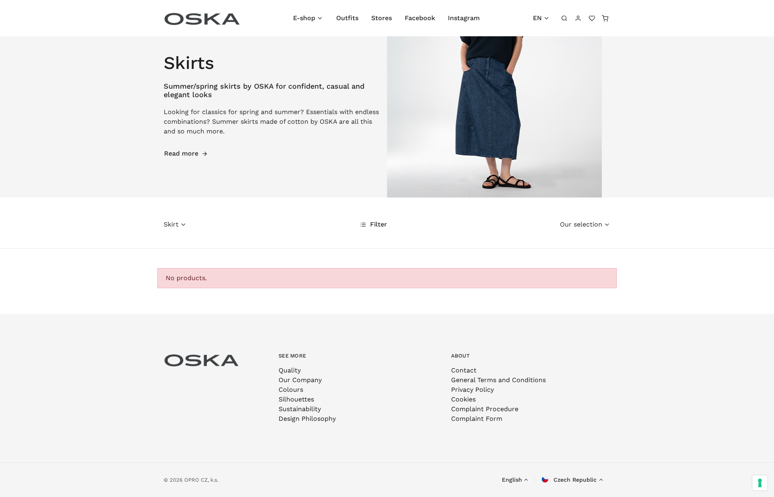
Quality (290, 370)
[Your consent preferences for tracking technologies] (760, 483)
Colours (291, 389)
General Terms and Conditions (498, 380)
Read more (181, 153)
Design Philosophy (307, 418)
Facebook (420, 18)
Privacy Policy (472, 389)
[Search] (565, 18)
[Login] (578, 18)
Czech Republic (574, 479)
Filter (377, 224)
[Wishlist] (592, 18)
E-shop (304, 18)
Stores (381, 18)
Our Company (300, 380)
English (512, 479)
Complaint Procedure (484, 409)
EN (537, 18)
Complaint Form (476, 418)
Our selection (581, 224)
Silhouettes (296, 399)
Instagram (464, 18)
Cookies (463, 399)
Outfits (347, 18)
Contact (463, 370)
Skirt (171, 224)
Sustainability (300, 409)
